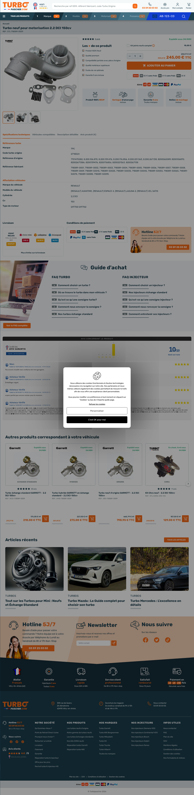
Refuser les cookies (97, 404)
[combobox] (51, 16)
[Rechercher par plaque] (183, 16)
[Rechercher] (135, 6)
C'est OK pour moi (97, 419)
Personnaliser (97, 411)
